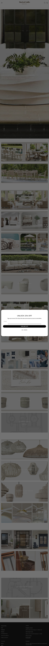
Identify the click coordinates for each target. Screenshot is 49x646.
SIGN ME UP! (24, 326)
